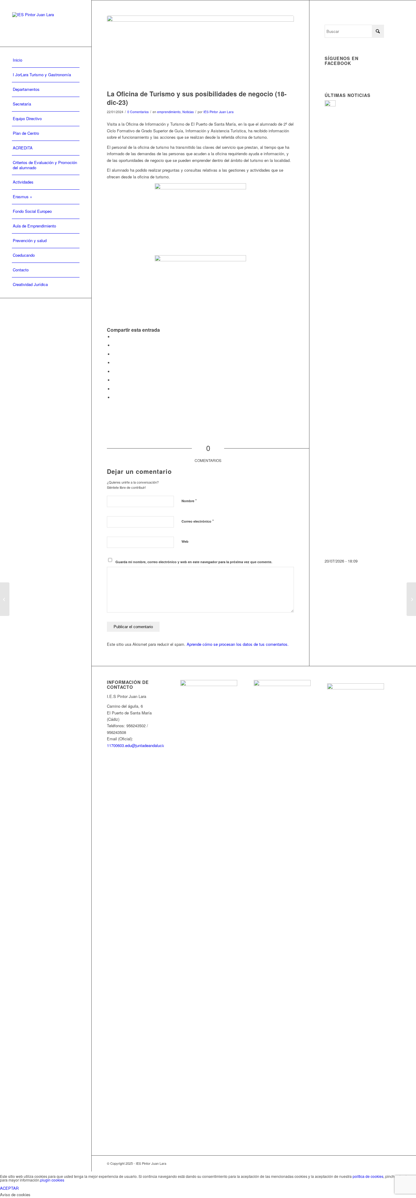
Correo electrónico (198, 521)
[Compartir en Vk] (114, 380)
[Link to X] (379, 1163)
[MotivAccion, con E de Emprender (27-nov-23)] (4, 599)
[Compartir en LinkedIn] (114, 363)
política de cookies (368, 1176)
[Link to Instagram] (370, 1163)
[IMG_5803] (200, 51)
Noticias (188, 111)
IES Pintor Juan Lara (218, 111)
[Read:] (330, 105)
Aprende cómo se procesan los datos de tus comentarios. (238, 644)
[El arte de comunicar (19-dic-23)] (411, 599)
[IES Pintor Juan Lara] (45, 23)
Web (185, 541)
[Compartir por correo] (114, 397)
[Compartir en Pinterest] (114, 354)
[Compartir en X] (114, 345)
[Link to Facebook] (361, 1163)
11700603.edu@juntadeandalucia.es (139, 745)
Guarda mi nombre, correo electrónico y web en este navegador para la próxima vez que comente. (193, 562)
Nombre (189, 500)
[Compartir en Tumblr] (114, 371)
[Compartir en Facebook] (114, 337)
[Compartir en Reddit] (114, 389)
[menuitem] (45, 60)
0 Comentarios (138, 111)
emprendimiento (169, 111)
